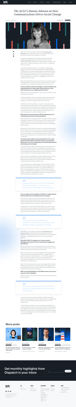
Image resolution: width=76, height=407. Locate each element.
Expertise (48, 2)
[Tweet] (13, 54)
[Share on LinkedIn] (13, 51)
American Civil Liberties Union (27, 60)
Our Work (41, 2)
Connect (70, 2)
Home (29, 2)
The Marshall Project (46, 231)
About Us (35, 2)
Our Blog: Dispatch (56, 2)
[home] (6, 2)
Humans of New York (25, 233)
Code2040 (42, 76)
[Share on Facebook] (13, 56)
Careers (64, 2)
